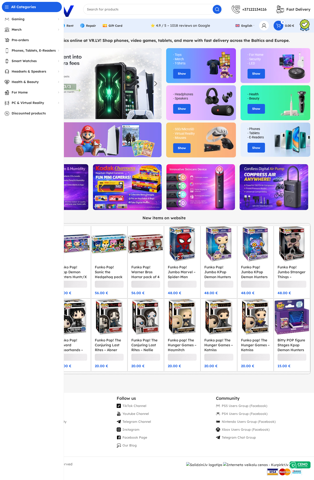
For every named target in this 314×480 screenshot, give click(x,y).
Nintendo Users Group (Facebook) (249, 422)
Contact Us (31, 437)
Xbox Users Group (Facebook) (246, 429)
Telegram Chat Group (239, 437)
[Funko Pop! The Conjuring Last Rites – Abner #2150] (109, 317)
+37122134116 (254, 9)
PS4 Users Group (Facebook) (245, 414)
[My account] (264, 25)
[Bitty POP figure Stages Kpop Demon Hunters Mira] (292, 317)
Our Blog (129, 445)
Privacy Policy (34, 406)
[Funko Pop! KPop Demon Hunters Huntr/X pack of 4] (72, 244)
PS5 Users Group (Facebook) (244, 406)
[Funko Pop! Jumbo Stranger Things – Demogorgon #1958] (292, 244)
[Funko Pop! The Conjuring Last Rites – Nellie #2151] (146, 317)
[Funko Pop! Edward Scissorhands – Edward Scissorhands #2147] (72, 317)
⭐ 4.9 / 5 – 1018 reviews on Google (180, 25)
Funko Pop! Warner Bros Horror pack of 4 (145, 272)
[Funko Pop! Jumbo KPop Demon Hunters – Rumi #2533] (219, 244)
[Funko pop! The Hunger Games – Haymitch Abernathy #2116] (182, 317)
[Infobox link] (305, 25)
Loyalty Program (36, 429)
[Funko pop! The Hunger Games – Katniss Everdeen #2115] (219, 317)
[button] (156, 84)
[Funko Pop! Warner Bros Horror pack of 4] (146, 244)
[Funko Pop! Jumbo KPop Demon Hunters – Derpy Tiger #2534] (255, 244)
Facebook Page (134, 437)
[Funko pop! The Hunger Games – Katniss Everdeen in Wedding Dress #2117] (255, 317)
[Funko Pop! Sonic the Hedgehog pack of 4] (109, 244)
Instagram (130, 429)
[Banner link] (89, 139)
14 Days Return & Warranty (44, 422)
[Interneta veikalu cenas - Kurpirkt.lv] (256, 464)
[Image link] (127, 187)
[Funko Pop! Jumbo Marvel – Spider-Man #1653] (182, 244)
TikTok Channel (134, 406)
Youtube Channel (135, 414)
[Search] (217, 9)
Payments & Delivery (39, 414)
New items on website (164, 217)
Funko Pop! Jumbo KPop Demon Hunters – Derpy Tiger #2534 (254, 277)
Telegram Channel (136, 422)
